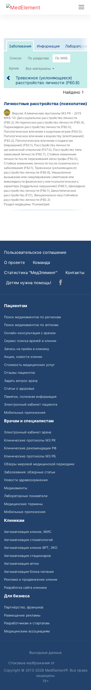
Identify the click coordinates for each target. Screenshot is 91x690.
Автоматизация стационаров (27, 556)
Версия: (18, 113)
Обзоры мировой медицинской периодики (39, 464)
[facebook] (60, 283)
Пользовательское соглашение (35, 252)
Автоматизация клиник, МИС (27, 532)
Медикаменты (15, 488)
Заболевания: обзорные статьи (29, 472)
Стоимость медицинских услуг (29, 365)
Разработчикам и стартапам (27, 623)
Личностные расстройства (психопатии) (45, 103)
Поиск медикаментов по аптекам (31, 325)
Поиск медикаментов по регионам (32, 317)
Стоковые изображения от (31, 663)
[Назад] (8, 78)
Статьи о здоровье (19, 388)
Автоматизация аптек (21, 563)
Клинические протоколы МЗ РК (30, 440)
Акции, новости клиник (23, 357)
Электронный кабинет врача (27, 432)
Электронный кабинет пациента (30, 404)
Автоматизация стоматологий (28, 540)
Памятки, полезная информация (30, 397)
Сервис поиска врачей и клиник (30, 341)
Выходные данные (45, 652)
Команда (41, 262)
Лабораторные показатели (26, 496)
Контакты (74, 272)
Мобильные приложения (24, 412)
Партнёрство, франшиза (23, 607)
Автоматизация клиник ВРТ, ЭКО (30, 548)
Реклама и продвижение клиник (30, 579)
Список (15, 58)
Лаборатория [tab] (76, 46)
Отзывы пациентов (19, 373)
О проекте (14, 262)
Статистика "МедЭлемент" (30, 272)
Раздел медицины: (17, 204)
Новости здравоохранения (26, 480)
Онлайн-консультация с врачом (30, 333)
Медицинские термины (23, 504)
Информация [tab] (48, 46)
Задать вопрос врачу (21, 381)
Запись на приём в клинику (26, 349)
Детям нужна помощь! (28, 282)
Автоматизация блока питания (29, 572)
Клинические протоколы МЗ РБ (30, 456)
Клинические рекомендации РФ (30, 448)
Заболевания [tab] (20, 46)
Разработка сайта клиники (25, 587)
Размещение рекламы (22, 615)
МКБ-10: (10, 118)
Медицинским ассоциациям (27, 631)
